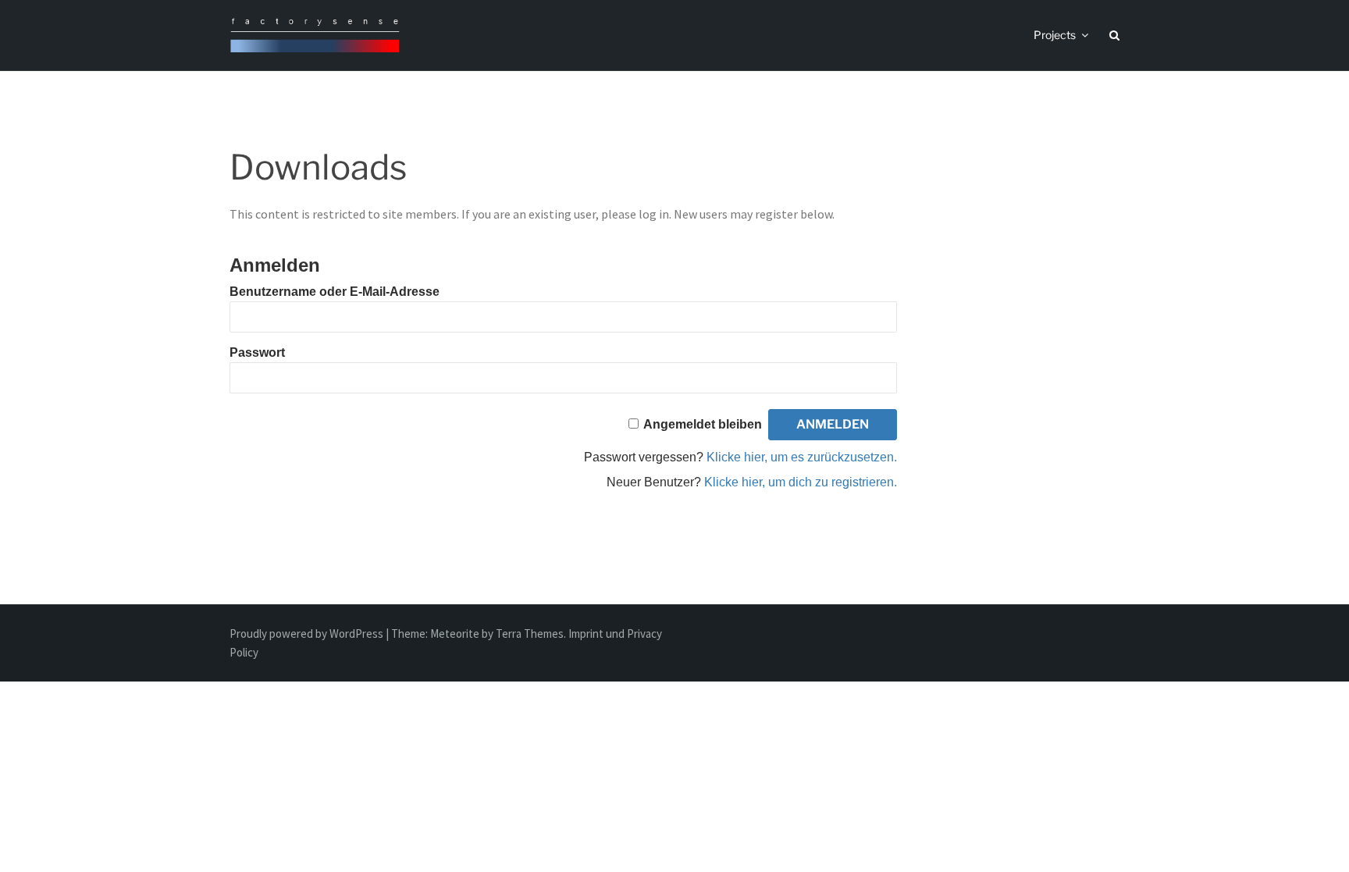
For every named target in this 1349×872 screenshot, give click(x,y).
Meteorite (454, 633)
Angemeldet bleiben (702, 424)
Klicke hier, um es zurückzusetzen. (802, 457)
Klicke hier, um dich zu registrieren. (800, 482)
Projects (1055, 34)
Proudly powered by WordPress (308, 633)
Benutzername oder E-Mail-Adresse (335, 291)
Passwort (257, 352)
